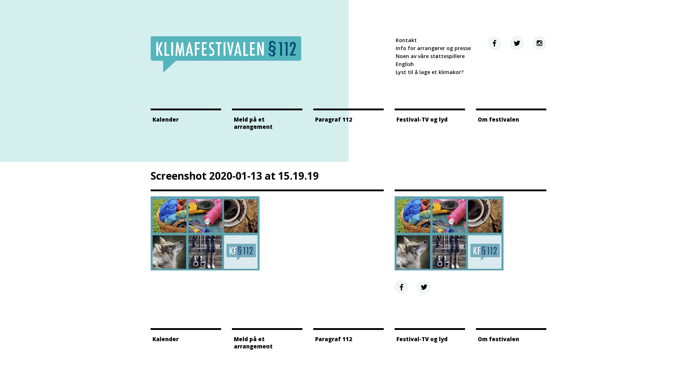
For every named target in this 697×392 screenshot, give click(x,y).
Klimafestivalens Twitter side (517, 43)
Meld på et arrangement (253, 123)
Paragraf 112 (333, 119)
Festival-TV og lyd (422, 119)
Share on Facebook (401, 287)
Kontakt (406, 40)
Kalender (165, 119)
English (405, 64)
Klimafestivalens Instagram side (539, 43)
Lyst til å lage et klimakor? (430, 72)
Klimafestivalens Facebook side (494, 43)
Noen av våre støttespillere (430, 56)
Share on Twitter (424, 287)
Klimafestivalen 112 (226, 54)
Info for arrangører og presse (433, 48)
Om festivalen (498, 119)
